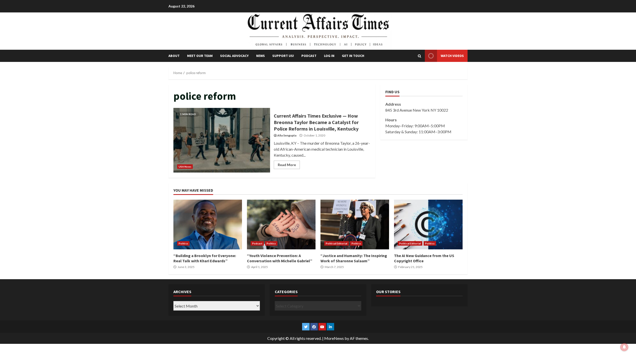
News (260, 55)
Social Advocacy (234, 55)
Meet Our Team (200, 55)
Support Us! (283, 55)
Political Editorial (336, 243)
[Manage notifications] (624, 347)
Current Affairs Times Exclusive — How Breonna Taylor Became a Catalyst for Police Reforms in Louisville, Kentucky (221, 140)
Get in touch (353, 55)
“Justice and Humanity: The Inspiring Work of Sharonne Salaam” (354, 224)
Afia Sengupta (286, 135)
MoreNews (334, 338)
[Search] (419, 56)
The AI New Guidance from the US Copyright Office (428, 224)
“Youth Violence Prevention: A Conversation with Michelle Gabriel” (281, 224)
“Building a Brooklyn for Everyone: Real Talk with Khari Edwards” (207, 224)
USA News (185, 166)
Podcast (309, 55)
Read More (287, 165)
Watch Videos (452, 55)
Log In (329, 55)
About (174, 55)
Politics (183, 243)
